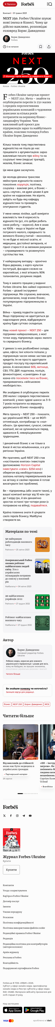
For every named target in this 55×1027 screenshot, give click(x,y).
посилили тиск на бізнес (32, 378)
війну (36, 155)
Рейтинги (9, 550)
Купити (11, 869)
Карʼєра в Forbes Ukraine (15, 896)
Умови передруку (12, 912)
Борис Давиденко (20, 37)
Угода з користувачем (15, 890)
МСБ (47, 704)
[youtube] (30, 815)
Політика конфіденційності (18, 922)
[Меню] (49, 4)
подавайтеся (39, 505)
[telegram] (24, 815)
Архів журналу (11, 952)
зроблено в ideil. (42, 1021)
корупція (23, 184)
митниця (42, 367)
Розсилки (8, 917)
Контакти (8, 885)
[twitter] (4, 815)
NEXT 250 (17, 704)
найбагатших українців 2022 (14, 597)
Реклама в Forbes (12, 957)
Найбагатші (10, 586)
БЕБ (33, 367)
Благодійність (10, 963)
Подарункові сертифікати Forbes (21, 968)
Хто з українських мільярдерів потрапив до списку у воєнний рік (18, 571)
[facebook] (11, 815)
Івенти (7, 906)
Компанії (7, 13)
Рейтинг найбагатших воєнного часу (18, 619)
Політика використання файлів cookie (24, 928)
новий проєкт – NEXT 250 (25, 330)
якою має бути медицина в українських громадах (18, 766)
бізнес (7, 704)
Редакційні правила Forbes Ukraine (22, 933)
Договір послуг (11, 901)
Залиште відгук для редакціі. (20, 692)
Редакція (8, 938)
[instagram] (17, 815)
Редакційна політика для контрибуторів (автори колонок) (25, 945)
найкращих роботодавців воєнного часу (18, 541)
